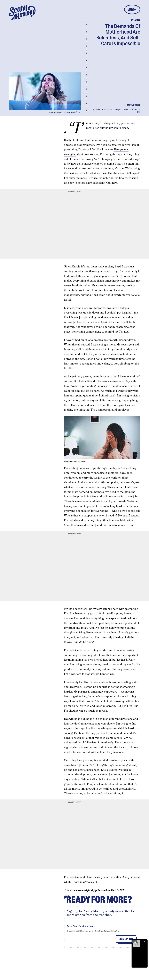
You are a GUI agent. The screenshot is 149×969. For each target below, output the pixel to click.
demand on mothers (91, 492)
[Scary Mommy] (22, 12)
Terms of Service (104, 931)
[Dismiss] (144, 941)
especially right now (105, 183)
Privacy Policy (115, 931)
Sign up (123, 939)
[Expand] (134, 941)
